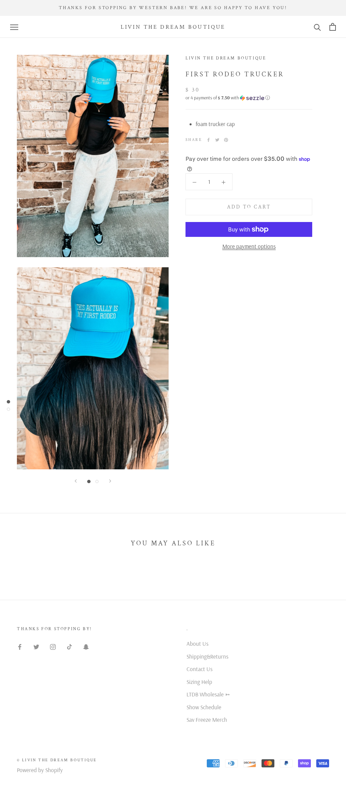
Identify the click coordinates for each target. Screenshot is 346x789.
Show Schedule (204, 707)
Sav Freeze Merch (207, 719)
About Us (197, 643)
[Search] (317, 26)
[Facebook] (208, 140)
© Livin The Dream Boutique (57, 760)
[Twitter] (217, 140)
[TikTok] (69, 646)
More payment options (249, 246)
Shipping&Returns (207, 656)
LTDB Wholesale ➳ (208, 694)
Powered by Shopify (40, 769)
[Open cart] (332, 27)
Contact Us (200, 668)
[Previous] (76, 481)
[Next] (110, 481)
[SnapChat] (86, 646)
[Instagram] (53, 646)
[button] (249, 98)
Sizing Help (199, 681)
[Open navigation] (14, 27)
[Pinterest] (226, 140)
